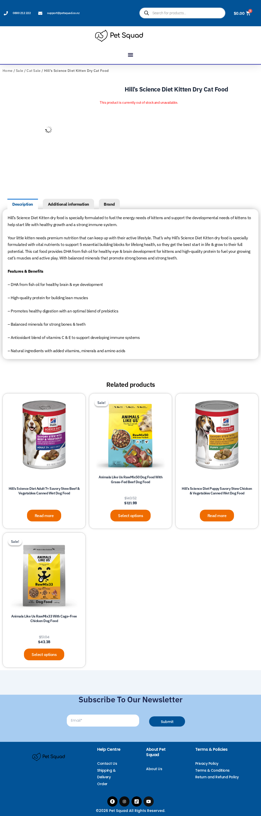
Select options (130, 515)
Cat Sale (34, 70)
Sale (19, 70)
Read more (44, 515)
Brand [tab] (109, 204)
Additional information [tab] (68, 204)
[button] (130, 54)
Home (7, 70)
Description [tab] (22, 204)
